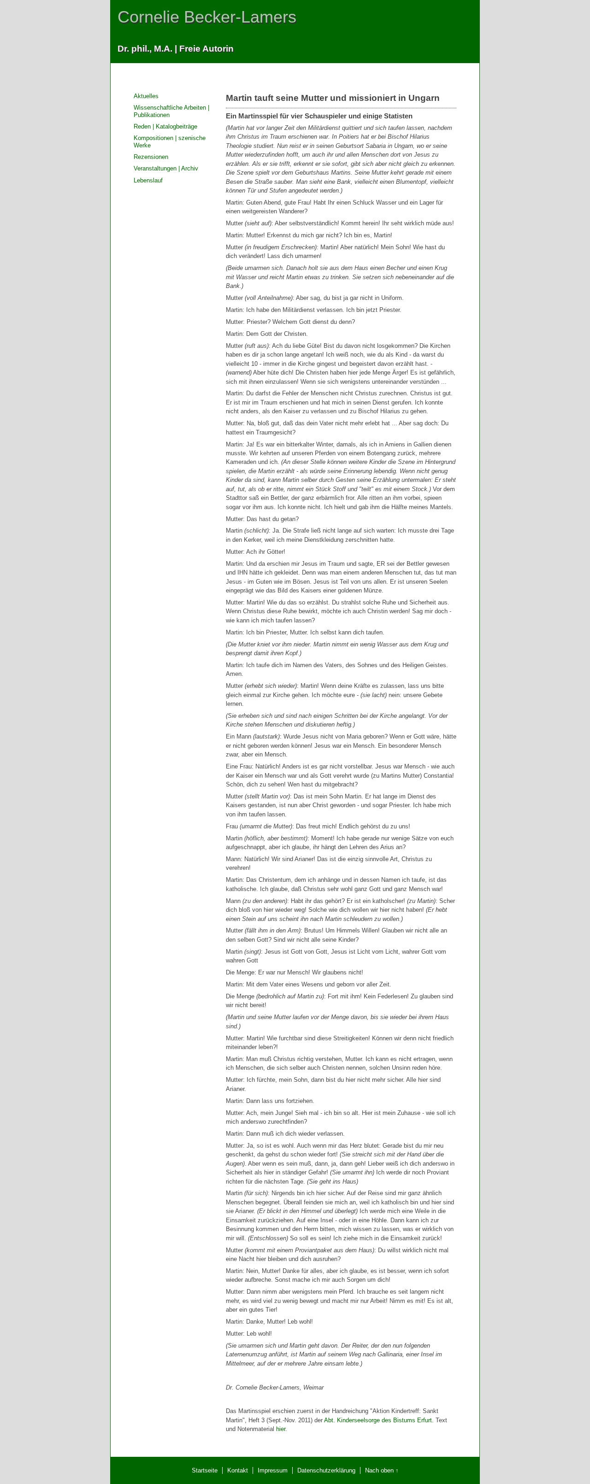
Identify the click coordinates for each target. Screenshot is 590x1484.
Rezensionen (151, 156)
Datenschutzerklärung (326, 1470)
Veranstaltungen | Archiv (166, 168)
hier (280, 1428)
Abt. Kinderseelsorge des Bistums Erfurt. (379, 1420)
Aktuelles (146, 96)
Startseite (205, 1470)
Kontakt (237, 1470)
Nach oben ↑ (382, 1470)
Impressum (273, 1470)
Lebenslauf (148, 180)
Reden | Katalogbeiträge (165, 126)
